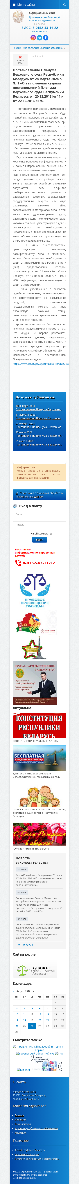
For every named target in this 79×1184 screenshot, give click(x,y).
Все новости (24, 945)
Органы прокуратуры (27, 1154)
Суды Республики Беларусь (30, 1150)
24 (16, 1026)
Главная (19, 1115)
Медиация (20, 1132)
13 (39, 1014)
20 (39, 1020)
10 (16, 1014)
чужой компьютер (41, 533)
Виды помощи (23, 1124)
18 (24, 1020)
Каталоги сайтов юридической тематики (37, 1158)
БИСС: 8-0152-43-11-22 (39, 27)
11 (24, 1014)
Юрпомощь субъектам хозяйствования (36, 1128)
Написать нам (39, 31)
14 (47, 1014)
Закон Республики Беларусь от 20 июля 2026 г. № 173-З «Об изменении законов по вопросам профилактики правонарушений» (39, 880)
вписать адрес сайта (39, 16)
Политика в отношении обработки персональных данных (39, 494)
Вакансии (20, 1119)
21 (47, 1020)
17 (16, 1020)
